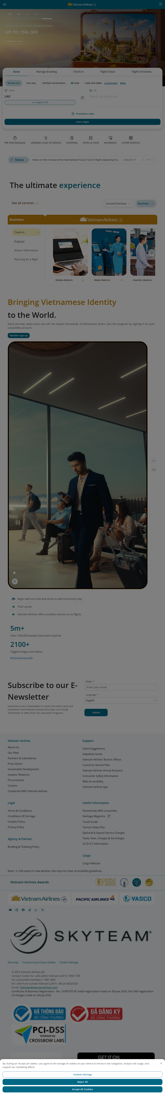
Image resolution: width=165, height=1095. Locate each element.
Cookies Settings (82, 1074)
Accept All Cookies (82, 1089)
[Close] (161, 1063)
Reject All (82, 1081)
